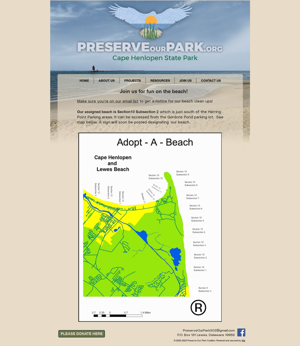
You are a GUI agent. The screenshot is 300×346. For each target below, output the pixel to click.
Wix (243, 340)
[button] (133, 80)
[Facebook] (241, 332)
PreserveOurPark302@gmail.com (209, 330)
